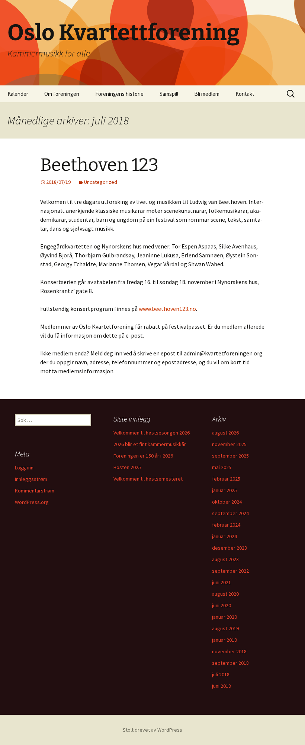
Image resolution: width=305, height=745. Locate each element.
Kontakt (244, 93)
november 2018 (229, 651)
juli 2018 (220, 674)
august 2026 (225, 432)
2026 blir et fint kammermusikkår (149, 444)
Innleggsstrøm (31, 479)
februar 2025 (226, 478)
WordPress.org (32, 502)
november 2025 (229, 444)
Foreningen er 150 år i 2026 (143, 455)
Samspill (169, 93)
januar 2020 (224, 617)
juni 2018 (221, 686)
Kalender (17, 93)
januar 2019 (224, 640)
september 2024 (230, 513)
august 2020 (225, 594)
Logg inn (24, 467)
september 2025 (230, 455)
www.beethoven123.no (167, 308)
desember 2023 (229, 547)
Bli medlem (206, 93)
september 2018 (230, 663)
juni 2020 (221, 605)
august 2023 (225, 559)
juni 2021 (221, 582)
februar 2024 (226, 524)
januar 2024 (224, 536)
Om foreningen (61, 93)
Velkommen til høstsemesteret (148, 478)
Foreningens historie (119, 93)
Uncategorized (100, 182)
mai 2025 (221, 467)
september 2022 (230, 570)
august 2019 (225, 628)
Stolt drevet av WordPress (152, 729)
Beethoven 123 (99, 165)
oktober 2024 (227, 501)
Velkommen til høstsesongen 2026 (151, 432)
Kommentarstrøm (34, 490)
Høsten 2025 (127, 467)
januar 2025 (224, 490)
